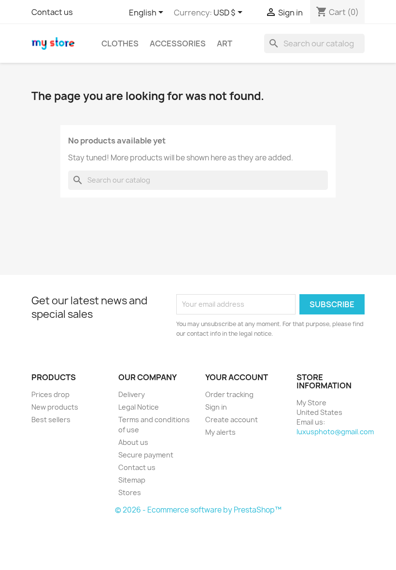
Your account (236, 377)
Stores (129, 492)
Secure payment (145, 454)
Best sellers (51, 419)
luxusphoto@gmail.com (335, 431)
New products (54, 407)
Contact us (52, 12)
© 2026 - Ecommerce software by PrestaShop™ (198, 510)
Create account (231, 419)
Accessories (178, 43)
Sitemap (131, 479)
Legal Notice (138, 407)
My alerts (220, 432)
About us (133, 442)
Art (224, 43)
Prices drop (50, 394)
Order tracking (229, 394)
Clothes (120, 43)
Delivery (131, 394)
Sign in (216, 407)
